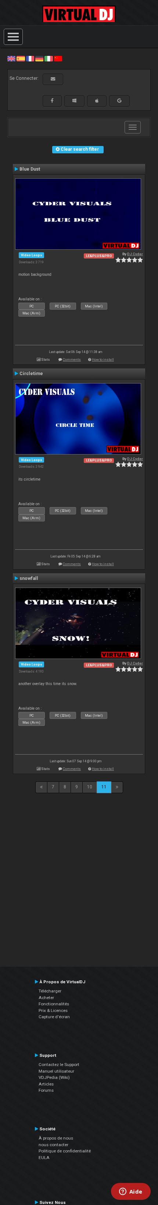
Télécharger (50, 991)
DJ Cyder (135, 254)
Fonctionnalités (54, 1003)
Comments (72, 359)
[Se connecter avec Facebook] (52, 100)
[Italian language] (48, 58)
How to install (103, 359)
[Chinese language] (58, 58)
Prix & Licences (53, 1010)
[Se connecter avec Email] (53, 79)
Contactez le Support (59, 1064)
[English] (11, 58)
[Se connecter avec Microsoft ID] (74, 100)
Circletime (31, 373)
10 (89, 786)
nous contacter (53, 1144)
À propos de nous (56, 1138)
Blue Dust (29, 169)
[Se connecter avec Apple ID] (97, 100)
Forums (46, 1090)
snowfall (28, 578)
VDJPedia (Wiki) (54, 1077)
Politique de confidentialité (65, 1151)
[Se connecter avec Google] (119, 100)
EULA (44, 1157)
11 (104, 786)
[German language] (39, 58)
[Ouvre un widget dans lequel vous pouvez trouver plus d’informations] (131, 1192)
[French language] (30, 58)
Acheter (46, 997)
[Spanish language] (21, 58)
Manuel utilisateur (56, 1071)
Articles (46, 1084)
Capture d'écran (54, 1016)
